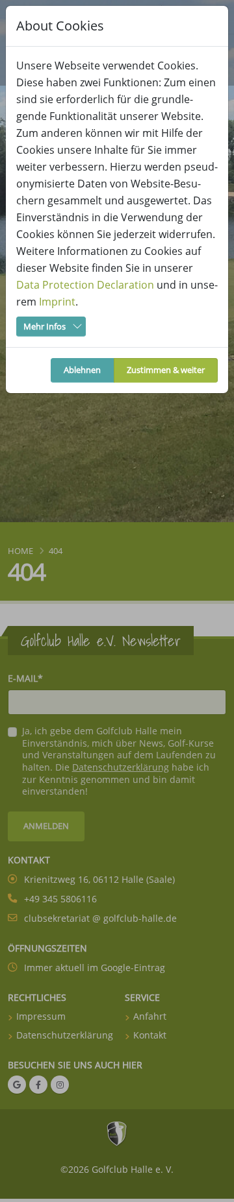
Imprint (57, 301)
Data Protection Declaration (85, 285)
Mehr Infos (44, 326)
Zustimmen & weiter (166, 370)
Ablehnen (82, 370)
